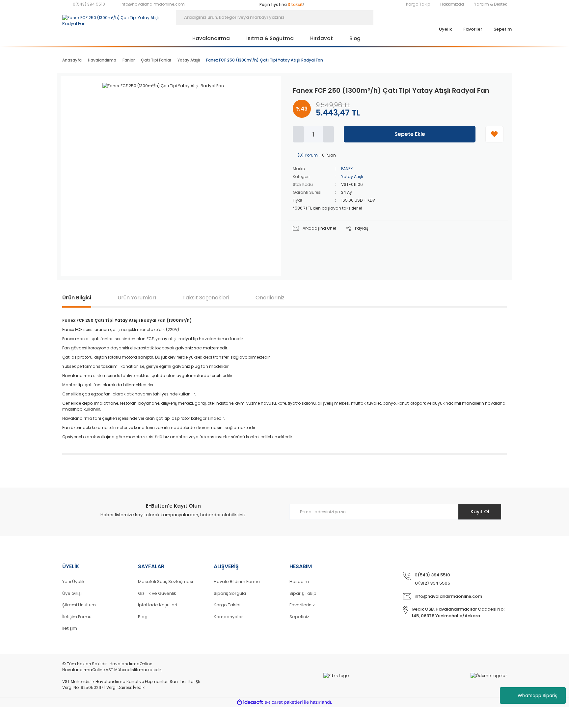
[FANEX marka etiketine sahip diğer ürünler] (256, 93)
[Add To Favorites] (494, 134)
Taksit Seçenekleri (205, 297)
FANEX (347, 168)
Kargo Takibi (227, 605)
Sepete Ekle (409, 134)
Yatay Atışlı (352, 176)
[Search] (383, 17)
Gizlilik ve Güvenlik (157, 593)
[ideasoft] (250, 702)
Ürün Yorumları (137, 297)
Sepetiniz (299, 617)
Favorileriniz (302, 605)
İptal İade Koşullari (157, 605)
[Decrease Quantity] (298, 134)
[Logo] (114, 17)
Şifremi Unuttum (79, 605)
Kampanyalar (228, 617)
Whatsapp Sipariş (537, 695)
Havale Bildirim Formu (237, 581)
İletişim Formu (77, 617)
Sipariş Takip (302, 593)
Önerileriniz (270, 297)
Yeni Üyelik (73, 581)
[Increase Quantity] (328, 134)
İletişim (69, 628)
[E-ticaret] (283, 702)
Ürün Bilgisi (76, 297)
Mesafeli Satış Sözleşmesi (165, 581)
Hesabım (299, 581)
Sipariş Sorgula (230, 593)
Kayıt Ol (480, 511)
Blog (143, 617)
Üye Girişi (72, 593)
